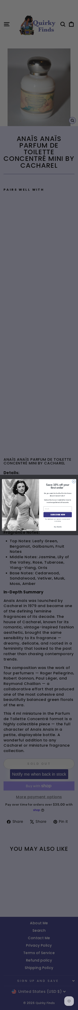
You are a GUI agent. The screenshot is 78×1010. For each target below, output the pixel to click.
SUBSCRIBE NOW (57, 514)
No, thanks (57, 527)
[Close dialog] (73, 481)
